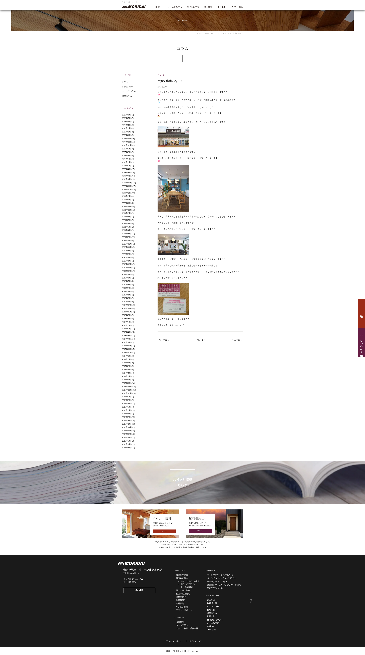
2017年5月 (126, 370)
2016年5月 (126, 410)
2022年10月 (127, 190)
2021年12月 (127, 207)
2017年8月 (126, 359)
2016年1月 (126, 424)
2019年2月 (126, 298)
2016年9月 (126, 397)
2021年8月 (126, 217)
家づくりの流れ (183, 590)
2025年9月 (126, 149)
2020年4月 (126, 257)
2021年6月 (126, 224)
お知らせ (211, 610)
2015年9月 (126, 437)
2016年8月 (126, 400)
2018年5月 (126, 329)
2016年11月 (127, 390)
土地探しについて (215, 620)
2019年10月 (127, 271)
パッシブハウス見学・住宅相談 (361, 342)
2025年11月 (127, 142)
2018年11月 (127, 308)
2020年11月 (127, 247)
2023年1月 (126, 179)
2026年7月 (126, 118)
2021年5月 (126, 227)
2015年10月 (127, 434)
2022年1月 (126, 203)
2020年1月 (126, 261)
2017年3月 (126, 376)
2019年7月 (126, 281)
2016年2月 (126, 420)
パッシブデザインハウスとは (220, 575)
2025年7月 (126, 156)
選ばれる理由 (193, 7)
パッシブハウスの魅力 (217, 581)
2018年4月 (126, 332)
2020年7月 (126, 254)
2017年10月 (127, 353)
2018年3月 (126, 336)
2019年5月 (126, 288)
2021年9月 (126, 213)
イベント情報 (237, 7)
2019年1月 (126, 302)
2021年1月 (126, 241)
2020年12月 (127, 244)
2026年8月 (126, 115)
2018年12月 (127, 305)
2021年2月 (126, 237)
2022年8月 (126, 196)
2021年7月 (126, 220)
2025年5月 (126, 162)
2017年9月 (126, 356)
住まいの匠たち (183, 594)
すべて (125, 82)
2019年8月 (126, 278)
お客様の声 (212, 603)
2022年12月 (127, 183)
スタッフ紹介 (182, 625)
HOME (158, 7)
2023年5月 (126, 166)
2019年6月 (126, 285)
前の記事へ (164, 340)
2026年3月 (126, 128)
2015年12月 (127, 427)
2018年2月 (126, 339)
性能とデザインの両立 (190, 581)
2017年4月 (126, 373)
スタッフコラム (129, 91)
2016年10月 (127, 393)
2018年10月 (127, 312)
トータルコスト (187, 587)
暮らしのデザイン (188, 584)
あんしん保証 (182, 607)
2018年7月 (126, 322)
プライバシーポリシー (174, 641)
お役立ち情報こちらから (182, 482)
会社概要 (222, 7)
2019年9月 (126, 274)
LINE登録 (211, 630)
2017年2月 (126, 380)
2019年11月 (127, 268)
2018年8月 (126, 319)
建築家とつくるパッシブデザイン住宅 (224, 585)
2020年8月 (126, 251)
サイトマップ (194, 641)
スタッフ (161, 75)
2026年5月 (126, 122)
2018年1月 (126, 342)
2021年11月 (127, 210)
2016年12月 (127, 387)
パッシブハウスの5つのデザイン (221, 578)
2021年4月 (126, 230)
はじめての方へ (175, 7)
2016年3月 (126, 417)
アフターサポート (184, 610)
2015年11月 (127, 431)
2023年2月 (126, 176)
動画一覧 (211, 616)
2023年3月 (126, 173)
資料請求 (361, 313)
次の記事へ (237, 340)
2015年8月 (126, 441)
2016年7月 (126, 404)
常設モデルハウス (215, 588)
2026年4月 (126, 125)
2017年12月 (127, 346)
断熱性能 (180, 603)
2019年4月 (126, 291)
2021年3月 (126, 234)
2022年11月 (127, 186)
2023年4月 (126, 169)
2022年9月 (126, 193)
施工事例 (208, 7)
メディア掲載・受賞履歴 (187, 628)
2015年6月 (126, 448)
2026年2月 (126, 132)
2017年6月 (126, 366)
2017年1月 (126, 383)
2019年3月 (126, 295)
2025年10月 (127, 145)
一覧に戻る (200, 340)
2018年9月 (126, 315)
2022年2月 (126, 200)
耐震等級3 (180, 600)
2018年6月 (126, 325)
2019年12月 (127, 264)
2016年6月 (126, 407)
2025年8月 (126, 152)
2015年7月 (126, 444)
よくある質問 (213, 623)
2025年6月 (126, 159)
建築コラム (127, 96)
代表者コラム (128, 86)
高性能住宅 (181, 597)
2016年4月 (126, 414)
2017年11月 (127, 349)
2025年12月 (127, 139)
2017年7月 (126, 363)
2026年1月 (126, 135)
